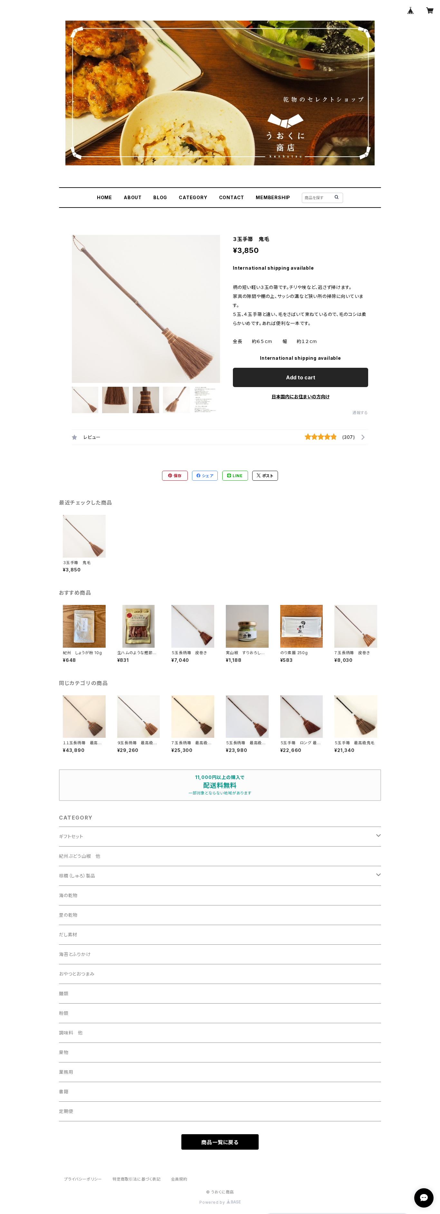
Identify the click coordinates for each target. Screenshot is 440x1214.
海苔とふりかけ (75, 954)
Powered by (212, 1202)
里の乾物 (68, 915)
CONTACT (231, 197)
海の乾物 (68, 895)
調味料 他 (71, 1032)
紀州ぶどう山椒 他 (79, 856)
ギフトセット (71, 836)
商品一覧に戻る (220, 1142)
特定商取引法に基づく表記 (136, 1179)
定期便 (66, 1111)
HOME (104, 197)
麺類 (64, 993)
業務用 (66, 1072)
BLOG (160, 197)
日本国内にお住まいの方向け (301, 396)
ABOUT (133, 197)
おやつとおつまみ (76, 974)
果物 (64, 1052)
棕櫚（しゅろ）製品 (77, 875)
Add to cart (300, 377)
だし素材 (68, 934)
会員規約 (179, 1179)
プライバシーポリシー (83, 1179)
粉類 (64, 1013)
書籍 (64, 1091)
